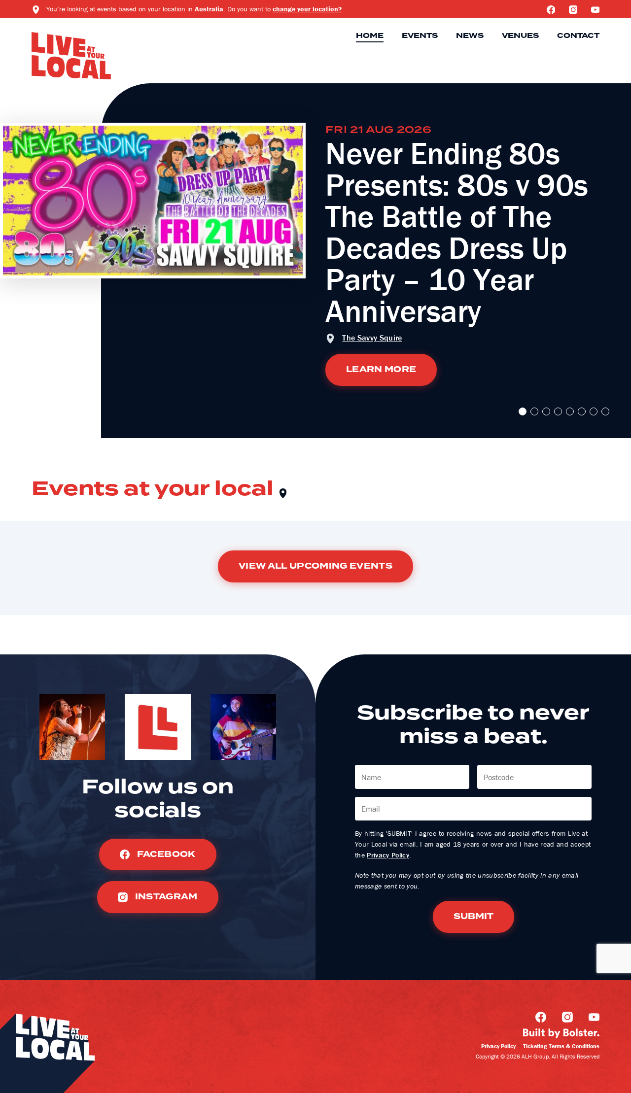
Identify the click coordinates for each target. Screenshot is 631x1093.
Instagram (165, 896)
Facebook (165, 854)
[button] (522, 411)
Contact (578, 36)
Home (370, 36)
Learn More (381, 369)
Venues (520, 36)
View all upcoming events (315, 566)
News (470, 36)
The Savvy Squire (372, 337)
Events (420, 36)
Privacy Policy (388, 855)
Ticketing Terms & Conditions (561, 1046)
